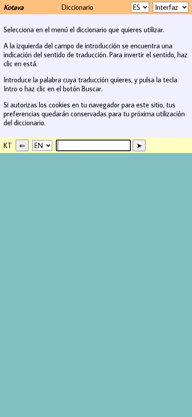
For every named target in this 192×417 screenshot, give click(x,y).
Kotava (14, 7)
